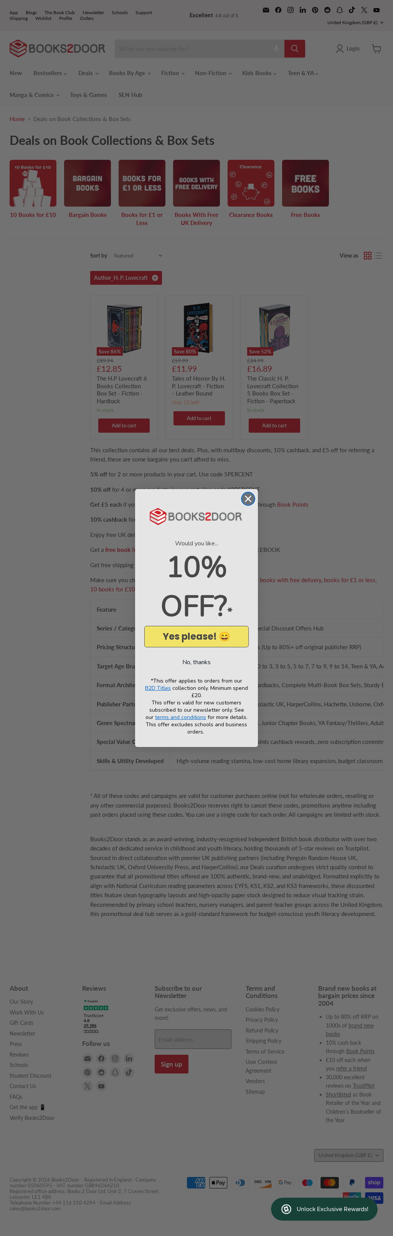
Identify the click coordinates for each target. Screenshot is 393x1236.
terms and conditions (180, 717)
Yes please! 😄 (196, 636)
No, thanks (196, 662)
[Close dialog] (248, 499)
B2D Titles (158, 688)
